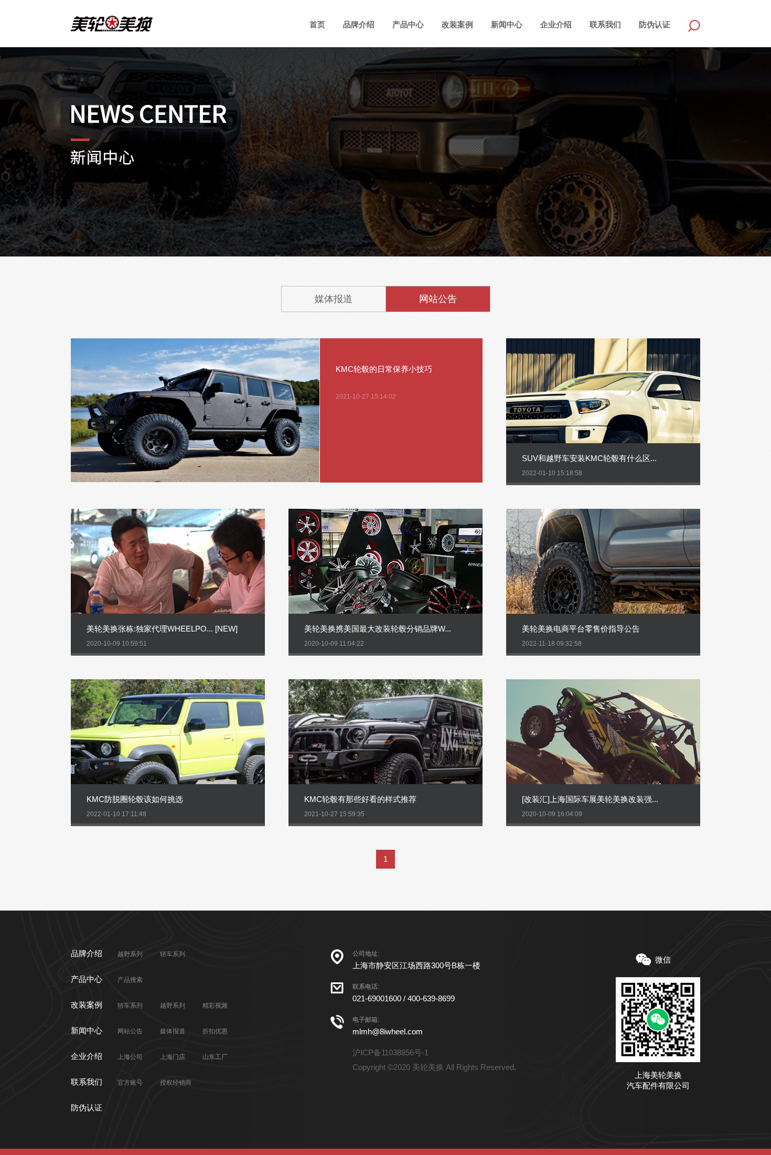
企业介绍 (556, 24)
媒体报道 (333, 299)
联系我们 (605, 24)
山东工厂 (215, 1057)
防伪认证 (654, 24)
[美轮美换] (112, 23)
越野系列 (130, 954)
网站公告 (438, 299)
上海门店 (172, 1057)
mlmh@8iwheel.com (387, 1031)
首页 (317, 24)
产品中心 (86, 979)
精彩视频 (215, 1005)
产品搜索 (130, 979)
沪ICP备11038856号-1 (390, 1052)
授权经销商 (175, 1082)
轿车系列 (172, 954)
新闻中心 (506, 24)
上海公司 (130, 1057)
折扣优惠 (215, 1031)
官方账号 (130, 1082)
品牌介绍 (358, 24)
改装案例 (457, 24)
